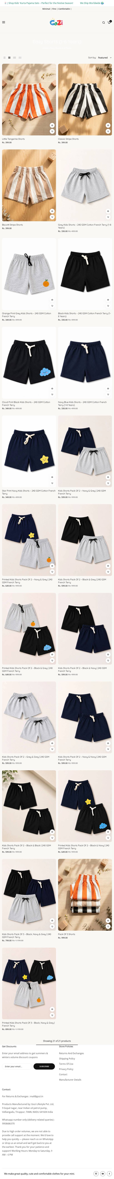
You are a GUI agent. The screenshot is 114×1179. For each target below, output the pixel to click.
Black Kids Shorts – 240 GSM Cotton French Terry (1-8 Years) (84, 315)
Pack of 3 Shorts (66, 934)
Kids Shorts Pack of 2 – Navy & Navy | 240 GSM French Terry (82, 758)
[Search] (103, 22)
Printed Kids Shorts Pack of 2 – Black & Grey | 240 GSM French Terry (27, 669)
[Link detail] (96, 1173)
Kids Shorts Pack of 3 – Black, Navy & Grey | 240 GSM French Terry (26, 935)
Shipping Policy (67, 1058)
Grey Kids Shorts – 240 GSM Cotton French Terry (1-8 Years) (84, 226)
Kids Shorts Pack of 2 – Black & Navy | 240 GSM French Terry (82, 669)
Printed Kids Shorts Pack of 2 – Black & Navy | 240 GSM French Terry (83, 847)
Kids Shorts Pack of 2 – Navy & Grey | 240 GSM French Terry (82, 492)
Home (45, 48)
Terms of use (66, 1063)
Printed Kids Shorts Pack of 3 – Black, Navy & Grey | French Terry (28, 1024)
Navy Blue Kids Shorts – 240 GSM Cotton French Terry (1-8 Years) (82, 403)
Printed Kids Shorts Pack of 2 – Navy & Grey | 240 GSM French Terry (27, 581)
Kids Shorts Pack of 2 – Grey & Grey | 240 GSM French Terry (25, 758)
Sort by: (92, 57)
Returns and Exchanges (71, 1053)
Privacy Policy (66, 1069)
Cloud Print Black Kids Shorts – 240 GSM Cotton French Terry (26, 403)
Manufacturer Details (70, 1079)
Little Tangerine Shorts (13, 138)
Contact (63, 1074)
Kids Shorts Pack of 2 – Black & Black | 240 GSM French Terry (26, 847)
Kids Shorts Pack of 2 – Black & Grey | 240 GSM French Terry (82, 581)
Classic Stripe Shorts (68, 138)
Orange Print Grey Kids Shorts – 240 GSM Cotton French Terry (26, 315)
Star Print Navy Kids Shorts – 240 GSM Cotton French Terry (28, 492)
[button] (52, 125)
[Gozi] (57, 22)
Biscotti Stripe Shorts (12, 224)
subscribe (44, 1066)
